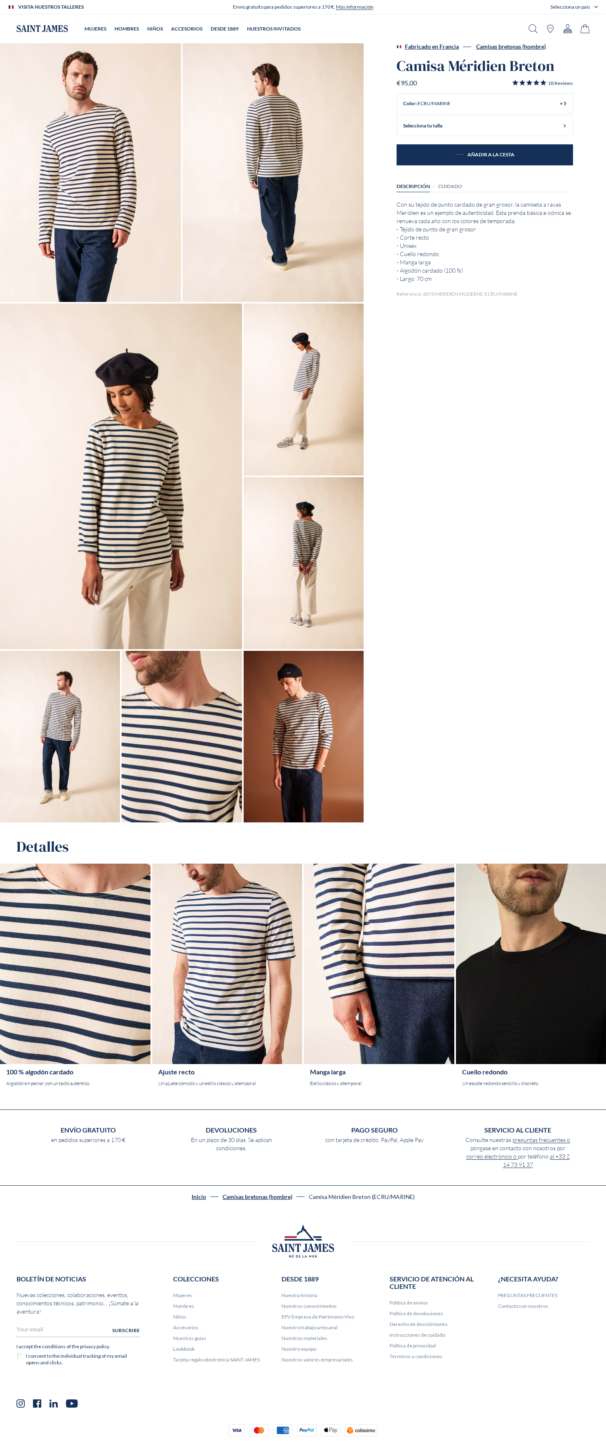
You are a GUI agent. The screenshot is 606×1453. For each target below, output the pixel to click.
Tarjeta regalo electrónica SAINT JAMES (216, 1359)
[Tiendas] (550, 28)
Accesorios (185, 1327)
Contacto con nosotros (523, 1306)
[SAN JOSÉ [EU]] (42, 28)
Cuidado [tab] (450, 186)
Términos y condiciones (416, 1356)
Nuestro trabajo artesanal (310, 1327)
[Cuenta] (567, 28)
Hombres (183, 1306)
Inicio (199, 1197)
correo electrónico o (492, 1156)
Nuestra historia (299, 1295)
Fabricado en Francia (432, 46)
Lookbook (184, 1349)
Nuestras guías (189, 1338)
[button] (574, 7)
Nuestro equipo (299, 1349)
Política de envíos (409, 1303)
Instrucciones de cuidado (417, 1335)
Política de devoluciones (416, 1313)
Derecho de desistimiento (418, 1324)
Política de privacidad (413, 1345)
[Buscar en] (533, 28)
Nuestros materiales (304, 1338)
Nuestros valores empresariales (317, 1359)
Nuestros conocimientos (309, 1306)
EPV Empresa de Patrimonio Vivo (318, 1317)
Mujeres (182, 1295)
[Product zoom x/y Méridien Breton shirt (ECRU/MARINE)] (90, 172)
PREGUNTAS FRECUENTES (527, 1295)
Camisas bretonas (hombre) (511, 46)
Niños (179, 1317)
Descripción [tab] (413, 186)
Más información (354, 7)
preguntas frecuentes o (541, 1140)
